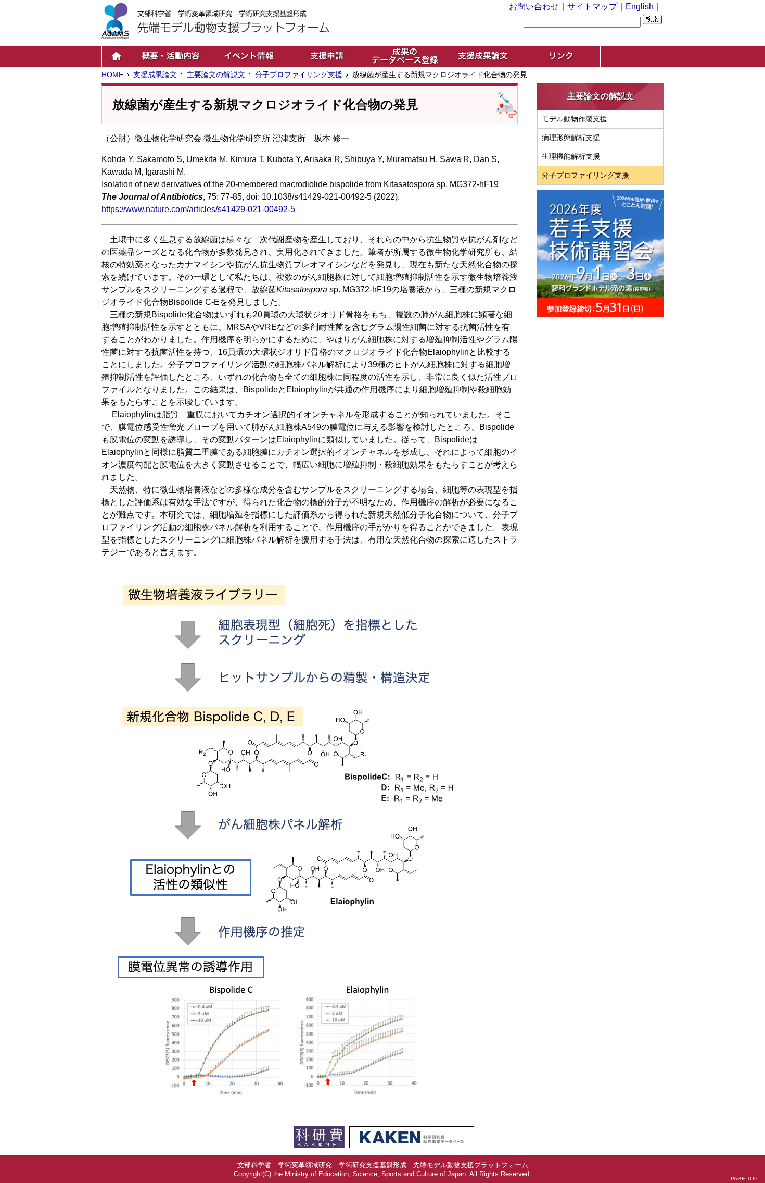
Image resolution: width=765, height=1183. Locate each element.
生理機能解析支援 (571, 156)
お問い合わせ (534, 6)
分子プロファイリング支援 (298, 74)
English (640, 6)
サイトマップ (592, 6)
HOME (112, 74)
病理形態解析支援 (571, 137)
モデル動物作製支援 (574, 119)
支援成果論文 (155, 74)
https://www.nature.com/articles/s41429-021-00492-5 (198, 209)
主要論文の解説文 (216, 74)
